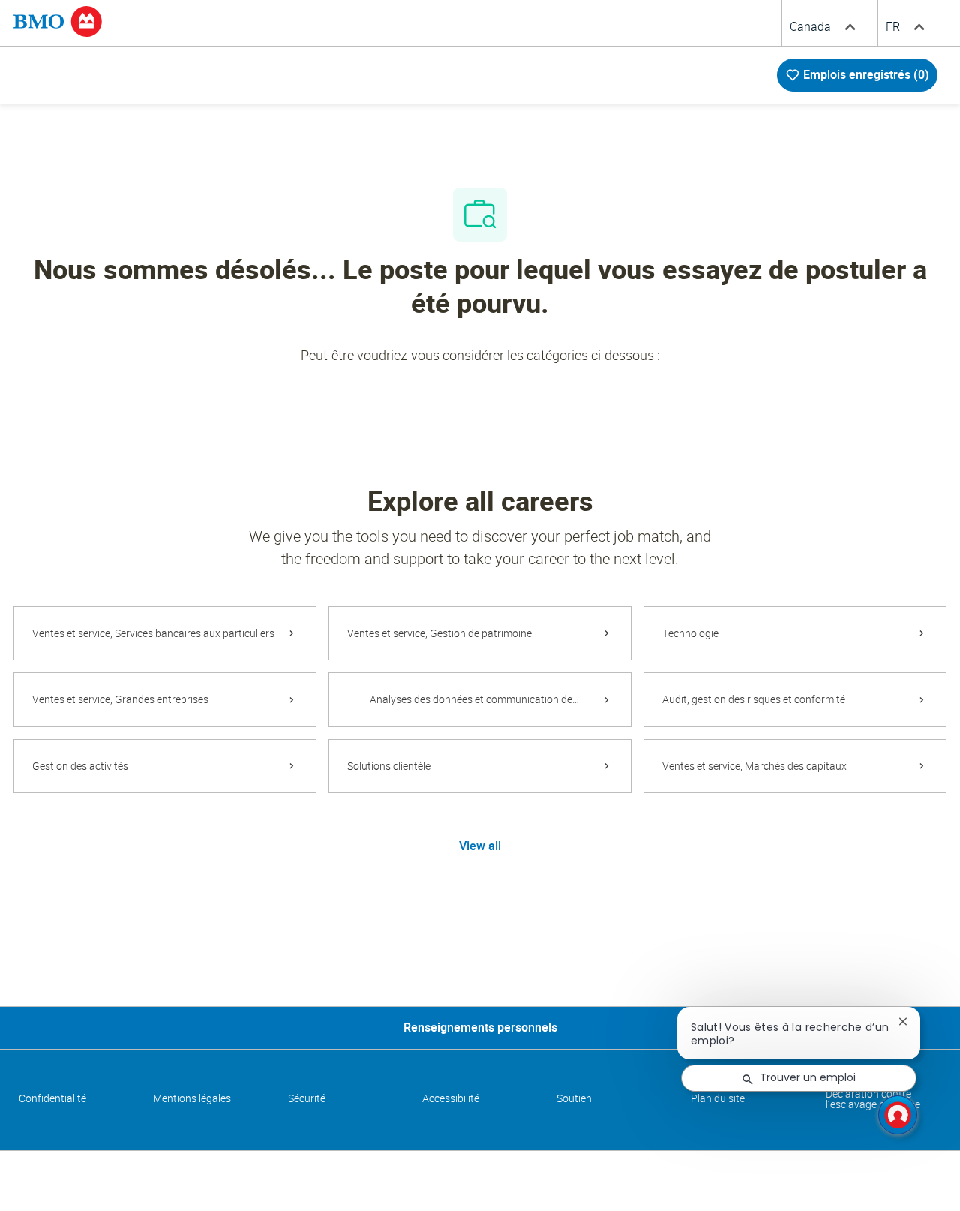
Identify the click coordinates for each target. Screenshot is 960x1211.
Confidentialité (52, 1098)
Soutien (574, 1098)
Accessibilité (450, 1098)
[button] (480, 845)
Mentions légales (192, 1098)
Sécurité (307, 1098)
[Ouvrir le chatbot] (897, 1114)
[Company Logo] (58, 20)
